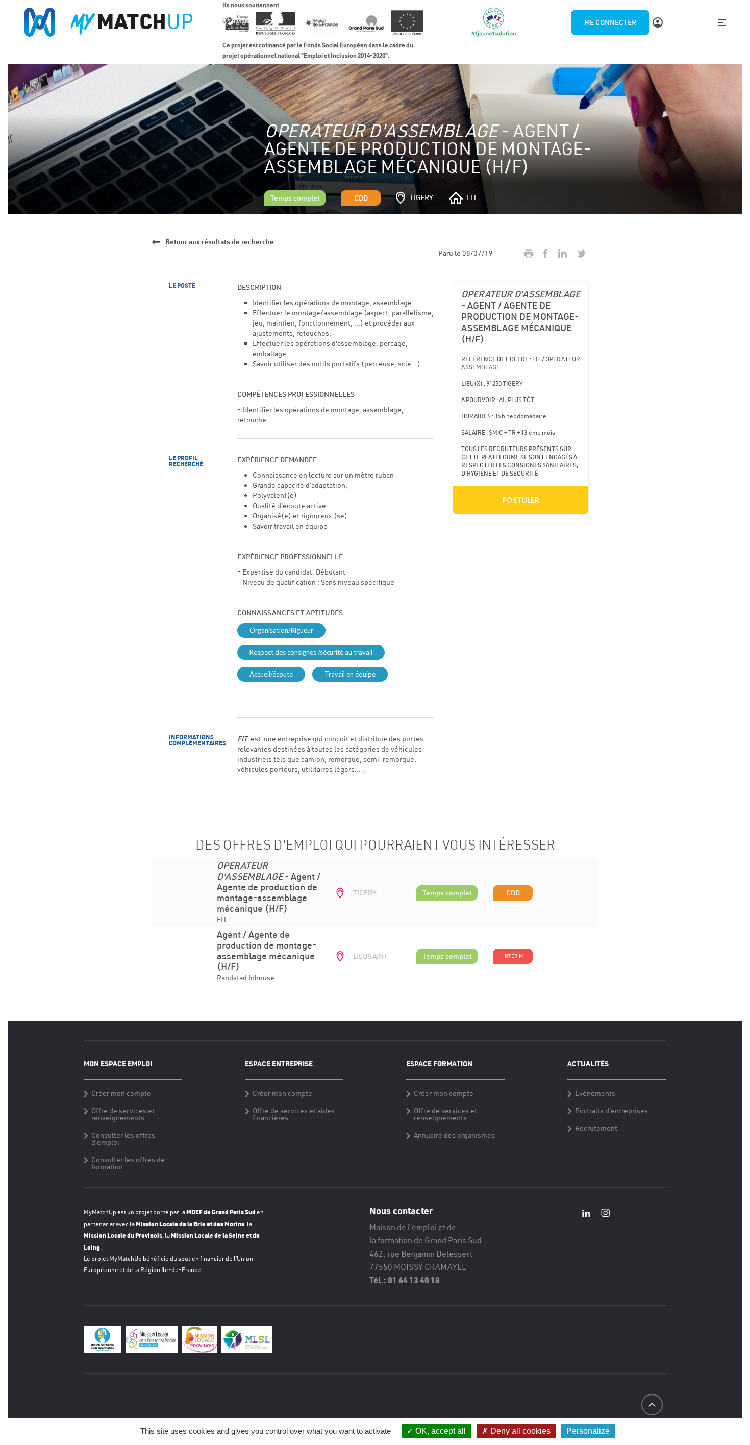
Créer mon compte (121, 1093)
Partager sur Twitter (581, 253)
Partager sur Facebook (545, 253)
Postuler (520, 499)
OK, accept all (439, 1431)
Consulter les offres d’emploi (123, 1139)
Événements (595, 1093)
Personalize (588, 1431)
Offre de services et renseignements (123, 1114)
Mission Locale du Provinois (123, 1235)
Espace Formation (439, 1063)
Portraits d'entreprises (611, 1110)
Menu (722, 22)
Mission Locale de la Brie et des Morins (190, 1223)
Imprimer (529, 253)
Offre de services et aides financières (294, 1114)
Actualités (588, 1063)
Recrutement (596, 1128)
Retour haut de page (651, 1423)
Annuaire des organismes (454, 1135)
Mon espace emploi (118, 1063)
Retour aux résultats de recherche (219, 241)
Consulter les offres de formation (128, 1163)
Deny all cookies (519, 1431)
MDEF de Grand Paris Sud (221, 1212)
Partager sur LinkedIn (562, 253)
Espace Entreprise (279, 1063)
